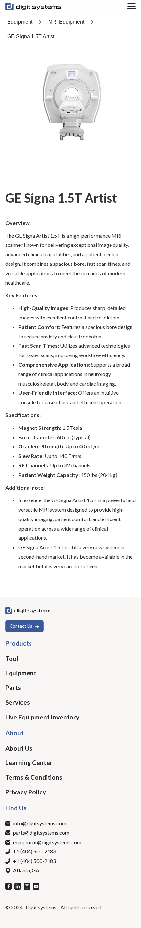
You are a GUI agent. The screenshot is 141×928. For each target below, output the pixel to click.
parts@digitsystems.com (41, 832)
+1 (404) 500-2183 (34, 851)
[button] (131, 6)
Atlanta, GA (26, 870)
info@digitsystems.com (39, 823)
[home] (33, 6)
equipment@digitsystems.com (47, 842)
